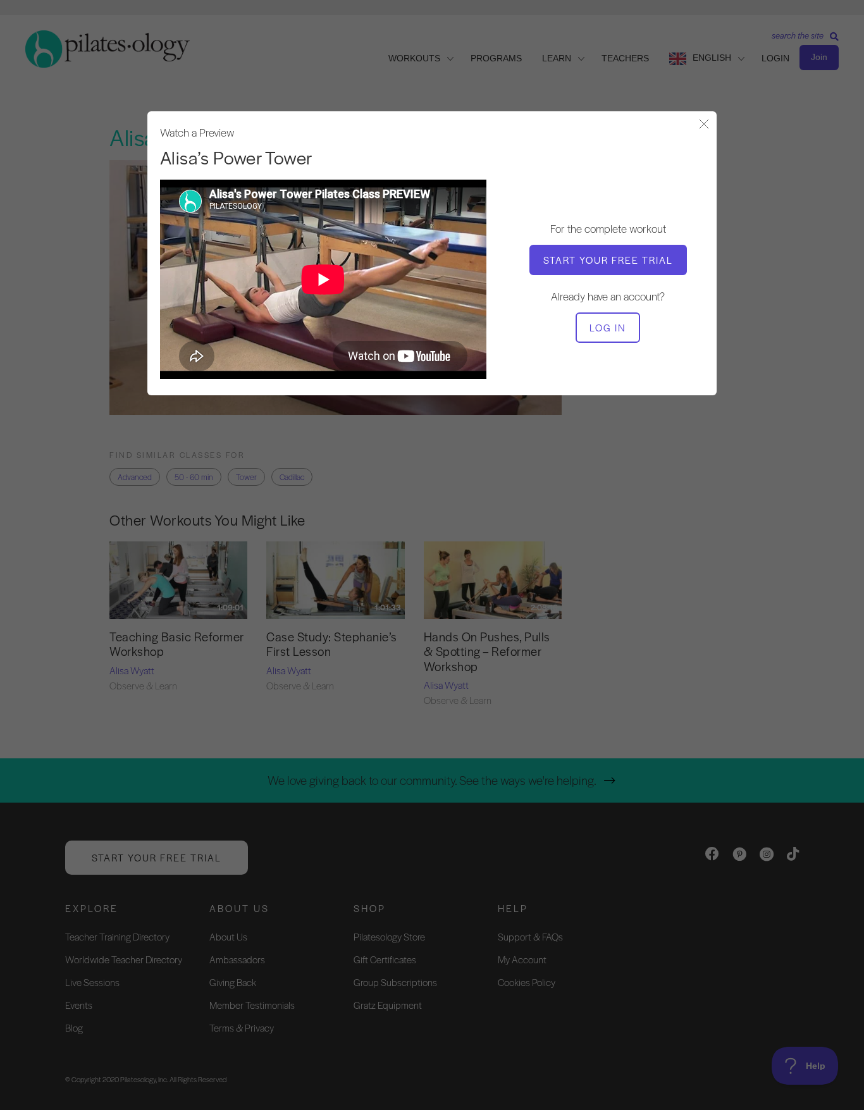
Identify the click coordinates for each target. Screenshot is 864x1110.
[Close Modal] (704, 125)
